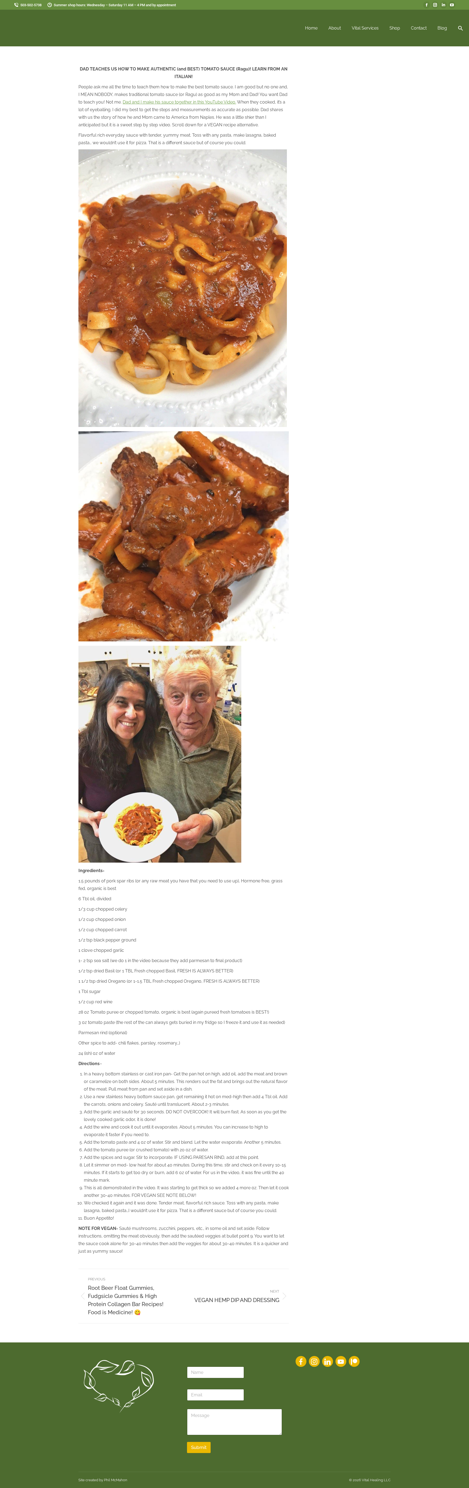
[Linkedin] (327, 1361)
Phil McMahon (115, 1480)
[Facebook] (301, 1361)
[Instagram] (314, 1361)
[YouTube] (340, 1361)
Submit (199, 1447)
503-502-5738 (31, 5)
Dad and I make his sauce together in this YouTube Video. (179, 102)
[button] (460, 28)
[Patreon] (354, 1361)
